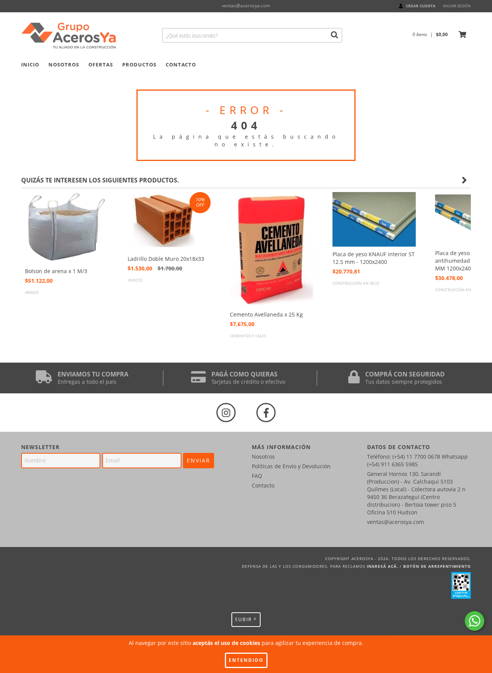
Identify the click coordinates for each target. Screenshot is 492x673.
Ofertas (100, 64)
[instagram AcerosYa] (226, 412)
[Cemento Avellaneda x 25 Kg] (271, 249)
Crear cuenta (420, 5)
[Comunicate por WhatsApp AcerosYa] (474, 621)
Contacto (181, 64)
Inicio (30, 64)
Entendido (246, 660)
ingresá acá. (382, 566)
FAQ (257, 475)
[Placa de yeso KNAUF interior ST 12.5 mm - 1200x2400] (374, 219)
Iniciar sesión (457, 5)
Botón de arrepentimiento (437, 566)
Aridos (31, 292)
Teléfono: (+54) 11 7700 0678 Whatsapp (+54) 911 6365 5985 (417, 460)
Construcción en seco (355, 283)
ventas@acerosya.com (246, 5)
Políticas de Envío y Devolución (291, 466)
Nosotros (63, 64)
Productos (139, 64)
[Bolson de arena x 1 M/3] (66, 228)
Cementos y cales (248, 335)
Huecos (135, 280)
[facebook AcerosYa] (266, 412)
